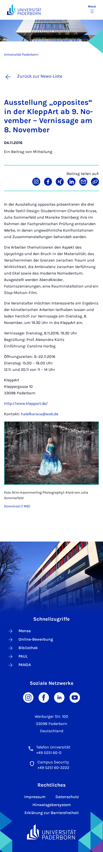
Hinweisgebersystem (51, 804)
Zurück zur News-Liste (39, 76)
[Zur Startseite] (24, 9)
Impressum (35, 796)
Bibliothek (28, 647)
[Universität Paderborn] (51, 832)
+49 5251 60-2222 (53, 767)
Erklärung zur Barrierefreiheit (51, 812)
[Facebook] (43, 697)
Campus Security (53, 762)
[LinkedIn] (59, 697)
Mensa (24, 630)
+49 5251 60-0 (49, 752)
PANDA (24, 664)
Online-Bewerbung (35, 639)
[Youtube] (75, 697)
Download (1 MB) (17, 506)
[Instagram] (28, 697)
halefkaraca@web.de (39, 414)
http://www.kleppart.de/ (26, 403)
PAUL (23, 656)
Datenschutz (67, 796)
